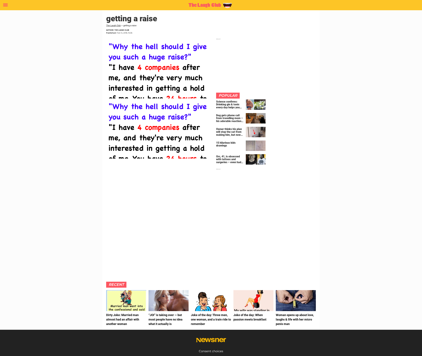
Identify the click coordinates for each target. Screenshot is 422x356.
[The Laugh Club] (210, 5)
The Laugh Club (113, 25)
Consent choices (211, 351)
